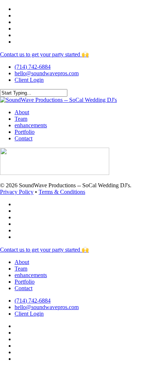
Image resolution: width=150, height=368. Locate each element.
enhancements (31, 275)
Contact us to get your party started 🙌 (44, 54)
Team (21, 268)
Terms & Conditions (62, 192)
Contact (23, 288)
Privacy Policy (16, 192)
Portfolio (25, 282)
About (22, 262)
